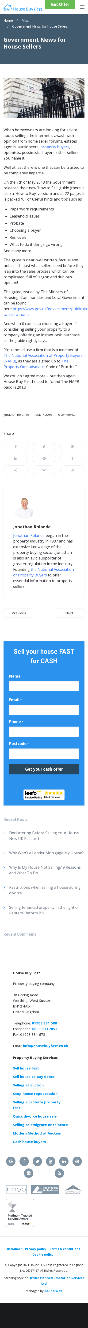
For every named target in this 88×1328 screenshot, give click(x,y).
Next (69, 613)
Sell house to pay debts (34, 1076)
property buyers (54, 146)
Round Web (53, 1291)
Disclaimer (14, 1249)
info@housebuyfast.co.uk (45, 1045)
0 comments (66, 414)
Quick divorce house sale (35, 1116)
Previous (19, 613)
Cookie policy (42, 1254)
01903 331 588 (44, 1023)
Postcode (19, 743)
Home (8, 20)
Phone (16, 721)
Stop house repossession (35, 1093)
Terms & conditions (64, 1249)
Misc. (25, 20)
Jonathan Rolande (16, 414)
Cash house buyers (29, 1141)
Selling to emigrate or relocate (40, 1124)
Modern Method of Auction (37, 1133)
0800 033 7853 (44, 1028)
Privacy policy (35, 1249)
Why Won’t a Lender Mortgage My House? (46, 852)
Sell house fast (26, 1068)
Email (15, 699)
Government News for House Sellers (40, 26)
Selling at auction (28, 1085)
